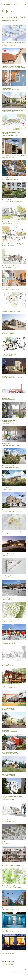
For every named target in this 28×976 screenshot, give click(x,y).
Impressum (22, 972)
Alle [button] (3, 17)
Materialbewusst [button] (7, 19)
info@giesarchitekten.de (8, 966)
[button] (25, 4)
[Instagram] (25, 969)
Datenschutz (14, 972)
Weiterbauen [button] (19, 19)
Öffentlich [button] (21, 17)
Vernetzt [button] (15, 20)
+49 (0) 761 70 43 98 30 (7, 964)
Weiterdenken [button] (6, 20)
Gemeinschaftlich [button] (11, 17)
